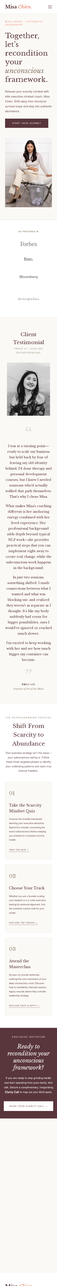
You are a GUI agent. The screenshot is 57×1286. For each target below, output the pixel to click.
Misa (18, 7)
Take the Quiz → (19, 849)
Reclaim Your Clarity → (24, 1005)
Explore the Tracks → (23, 922)
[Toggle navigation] (50, 6)
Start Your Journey (26, 123)
